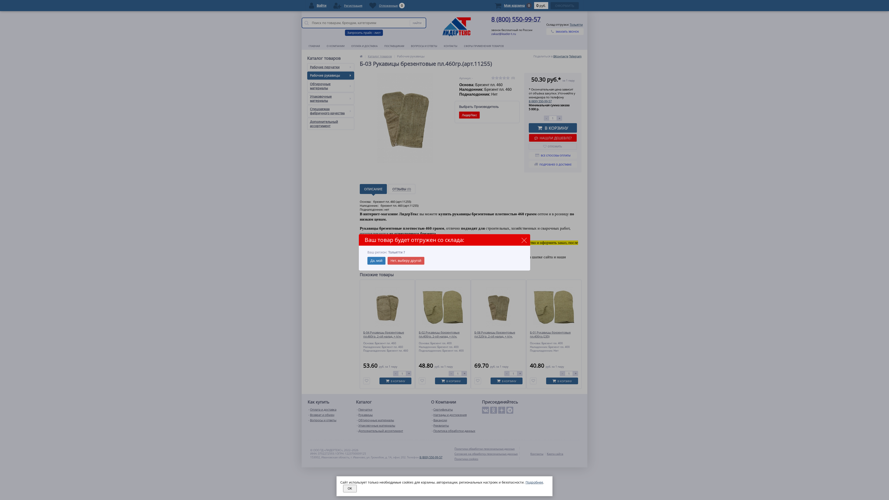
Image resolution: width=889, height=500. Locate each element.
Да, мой (376, 261)
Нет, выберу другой (406, 261)
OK (350, 488)
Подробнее (534, 482)
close (524, 240)
